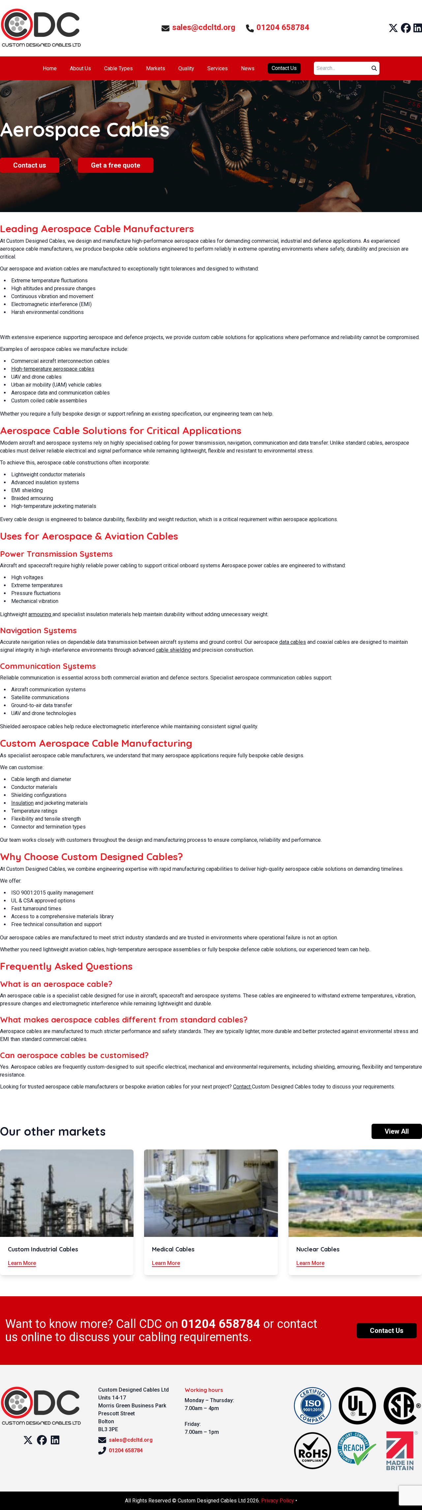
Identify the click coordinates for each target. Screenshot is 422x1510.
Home (50, 68)
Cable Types (118, 68)
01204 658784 (282, 27)
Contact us (29, 165)
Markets (155, 68)
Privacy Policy (277, 1500)
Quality (186, 68)
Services (217, 68)
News (248, 68)
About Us (80, 68)
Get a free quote (115, 165)
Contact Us (284, 68)
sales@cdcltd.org (203, 27)
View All (397, 1131)
